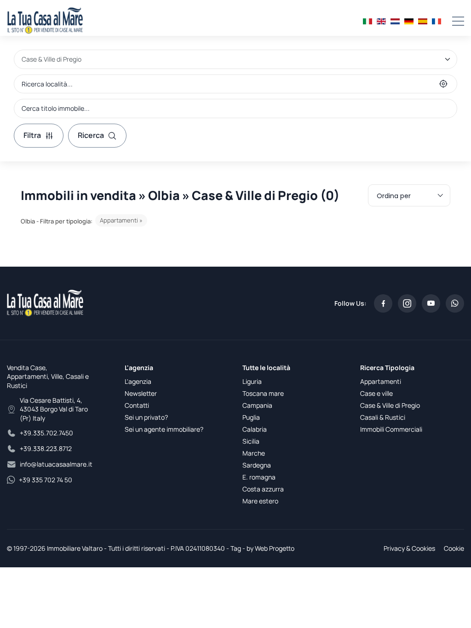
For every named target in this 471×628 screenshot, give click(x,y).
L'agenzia (138, 381)
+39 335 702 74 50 (45, 479)
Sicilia (250, 441)
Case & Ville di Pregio (390, 405)
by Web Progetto (270, 548)
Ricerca (91, 135)
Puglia (251, 417)
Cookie (454, 548)
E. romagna (259, 477)
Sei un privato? (146, 417)
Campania (257, 405)
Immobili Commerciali (391, 429)
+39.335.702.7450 (46, 432)
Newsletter (141, 393)
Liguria (252, 381)
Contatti (137, 405)
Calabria (254, 429)
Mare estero (260, 501)
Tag (235, 548)
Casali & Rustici (382, 417)
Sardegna (256, 465)
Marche (253, 453)
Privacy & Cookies (409, 548)
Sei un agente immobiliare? (164, 429)
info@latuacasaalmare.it (56, 464)
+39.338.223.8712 (46, 448)
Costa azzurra (263, 489)
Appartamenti (380, 381)
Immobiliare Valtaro (75, 548)
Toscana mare (263, 393)
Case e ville (376, 393)
